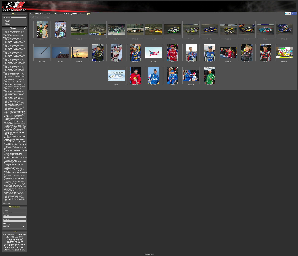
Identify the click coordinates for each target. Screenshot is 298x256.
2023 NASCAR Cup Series (12, 54)
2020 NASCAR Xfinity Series (13, 75)
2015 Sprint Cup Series (11, 104)
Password (6, 219)
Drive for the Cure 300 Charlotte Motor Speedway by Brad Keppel (14, 116)
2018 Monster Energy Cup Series (14, 89)
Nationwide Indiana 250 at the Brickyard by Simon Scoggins (13, 153)
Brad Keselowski (9, 244)
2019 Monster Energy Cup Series (14, 82)
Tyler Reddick (18, 241)
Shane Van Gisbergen (14, 243)
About (6, 23)
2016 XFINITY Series (11, 101)
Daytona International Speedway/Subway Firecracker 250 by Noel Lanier (15, 161)
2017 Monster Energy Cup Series (14, 94)
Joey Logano (10, 238)
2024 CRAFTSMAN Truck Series (14, 49)
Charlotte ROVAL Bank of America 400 (14, 234)
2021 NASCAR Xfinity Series (13, 69)
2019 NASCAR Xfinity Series (13, 84)
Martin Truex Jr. (20, 251)
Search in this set (42, 17)
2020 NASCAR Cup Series (12, 73)
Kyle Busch (19, 239)
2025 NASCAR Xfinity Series (13, 41)
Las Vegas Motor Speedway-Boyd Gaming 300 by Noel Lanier (14, 184)
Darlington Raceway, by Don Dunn (15, 175)
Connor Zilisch (19, 247)
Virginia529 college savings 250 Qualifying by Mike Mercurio (13, 130)
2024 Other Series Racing (12, 52)
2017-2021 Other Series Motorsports (15, 199)
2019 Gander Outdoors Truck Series (15, 86)
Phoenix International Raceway (14, 114)
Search (7, 21)
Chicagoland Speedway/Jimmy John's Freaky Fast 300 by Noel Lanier (15, 127)
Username (6, 215)
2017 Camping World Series (12, 98)
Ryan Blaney (19, 238)
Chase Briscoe (19, 246)
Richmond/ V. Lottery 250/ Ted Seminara (71, 14)
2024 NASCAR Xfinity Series (13, 48)
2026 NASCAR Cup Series (12, 31)
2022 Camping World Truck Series (14, 63)
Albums (13, 28)
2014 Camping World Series (12, 193)
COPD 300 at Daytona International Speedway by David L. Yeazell (14, 191)
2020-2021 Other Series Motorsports (15, 79)
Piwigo (152, 254)
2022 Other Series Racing (12, 66)
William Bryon (9, 249)
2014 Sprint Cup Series (11, 108)
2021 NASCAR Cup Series (12, 68)
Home (31, 14)
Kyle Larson (19, 236)
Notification (8, 24)
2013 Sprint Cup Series (11, 195)
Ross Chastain (20, 244)
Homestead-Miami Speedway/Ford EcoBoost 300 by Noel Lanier (14, 111)
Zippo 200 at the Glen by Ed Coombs (15, 147)
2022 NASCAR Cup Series (12, 61)
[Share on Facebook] (294, 14)
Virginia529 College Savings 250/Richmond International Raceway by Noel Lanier (15, 136)
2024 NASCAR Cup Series (12, 47)
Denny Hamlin (10, 236)
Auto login (8, 224)
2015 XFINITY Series (11, 105)
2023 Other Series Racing (12, 59)
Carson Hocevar (9, 251)
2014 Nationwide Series (11, 109)
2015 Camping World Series (12, 107)
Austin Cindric (19, 249)
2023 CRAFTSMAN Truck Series (14, 56)
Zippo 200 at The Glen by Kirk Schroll (16, 150)
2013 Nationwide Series (11, 196)
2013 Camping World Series (12, 197)
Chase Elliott (9, 241)
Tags (6, 20)
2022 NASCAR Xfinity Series (13, 62)
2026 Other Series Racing (12, 38)
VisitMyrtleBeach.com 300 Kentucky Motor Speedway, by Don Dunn (15, 124)
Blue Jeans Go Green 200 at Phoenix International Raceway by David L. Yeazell (15, 188)
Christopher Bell (10, 239)
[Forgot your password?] (23, 227)
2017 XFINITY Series (11, 97)
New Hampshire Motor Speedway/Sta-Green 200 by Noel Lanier (15, 156)
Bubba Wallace (9, 246)
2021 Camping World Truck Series (14, 70)
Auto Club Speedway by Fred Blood (15, 178)
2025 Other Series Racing (12, 45)
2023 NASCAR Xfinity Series (13, 55)
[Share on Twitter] (288, 14)
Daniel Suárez (9, 247)
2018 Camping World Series (12, 93)
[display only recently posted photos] (24, 28)
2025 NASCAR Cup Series (12, 40)
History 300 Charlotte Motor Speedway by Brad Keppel (12, 167)
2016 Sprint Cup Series (11, 100)
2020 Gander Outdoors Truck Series (15, 76)
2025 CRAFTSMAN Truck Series (14, 42)
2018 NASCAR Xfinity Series (13, 91)
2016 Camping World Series (12, 102)
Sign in (6, 210)
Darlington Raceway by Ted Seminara (16, 172)
